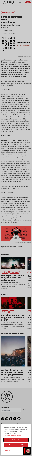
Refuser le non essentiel (16, 445)
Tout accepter (16, 440)
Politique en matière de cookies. (12, 435)
